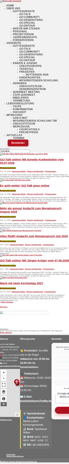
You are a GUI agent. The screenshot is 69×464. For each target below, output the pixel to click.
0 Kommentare (50, 171)
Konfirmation (23, 109)
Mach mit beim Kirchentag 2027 (21, 283)
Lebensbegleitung (20, 103)
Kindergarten (29, 77)
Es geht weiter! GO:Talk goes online (24, 185)
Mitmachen (14, 115)
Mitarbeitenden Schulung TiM (35, 120)
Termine (19, 138)
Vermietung (21, 100)
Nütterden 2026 (37, 74)
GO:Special (27, 22)
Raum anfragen (6, 332)
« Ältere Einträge (6, 302)
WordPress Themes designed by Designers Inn (18, 461)
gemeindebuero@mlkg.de (10, 366)
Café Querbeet (24, 94)
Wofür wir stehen (26, 28)
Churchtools (29, 129)
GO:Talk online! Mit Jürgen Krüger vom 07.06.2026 (34, 260)
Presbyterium (23, 34)
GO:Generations (31, 20)
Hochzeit (19, 112)
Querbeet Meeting (26, 92)
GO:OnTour (27, 25)
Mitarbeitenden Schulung (38, 80)
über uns (13, 8)
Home (10, 5)
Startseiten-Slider (9, 168)
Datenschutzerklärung (15, 456)
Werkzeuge (21, 126)
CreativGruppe (30, 66)
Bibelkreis (21, 97)
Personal (20, 31)
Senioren (19, 83)
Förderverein (23, 40)
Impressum (10, 454)
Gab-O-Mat (20, 118)
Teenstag (26, 69)
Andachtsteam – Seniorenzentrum (32, 87)
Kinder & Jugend (25, 63)
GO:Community (29, 17)
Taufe (17, 106)
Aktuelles (14, 135)
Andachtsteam (24, 123)
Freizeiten (26, 71)
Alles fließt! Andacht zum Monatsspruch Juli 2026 (34, 236)
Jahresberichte (25, 37)
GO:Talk (25, 14)
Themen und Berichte (35, 171)
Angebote (13, 43)
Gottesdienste (24, 11)
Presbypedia (28, 132)
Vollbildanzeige (6, 420)
